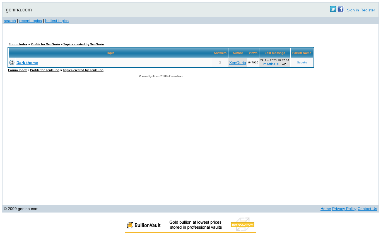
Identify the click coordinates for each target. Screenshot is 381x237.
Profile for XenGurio (45, 44)
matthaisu (272, 64)
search (10, 20)
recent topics (30, 20)
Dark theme (27, 62)
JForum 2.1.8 (159, 76)
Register (367, 10)
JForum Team (175, 76)
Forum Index (18, 44)
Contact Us (367, 208)
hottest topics (57, 20)
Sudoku (302, 62)
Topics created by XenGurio (83, 44)
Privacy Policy (344, 208)
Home (325, 208)
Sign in (353, 10)
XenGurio (237, 62)
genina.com (19, 10)
